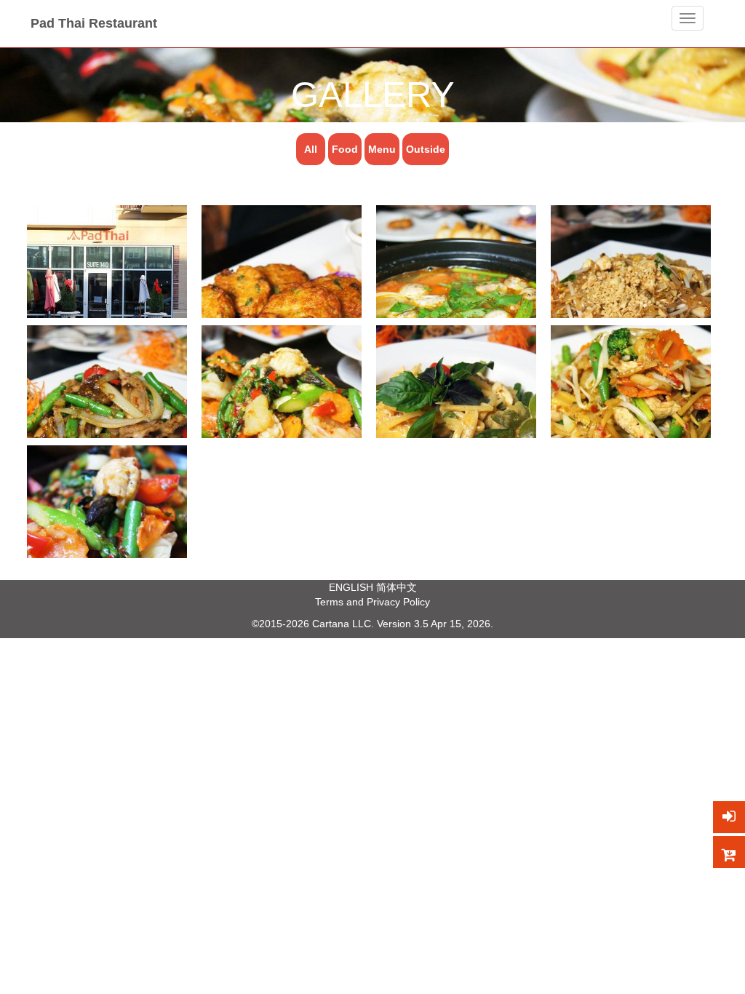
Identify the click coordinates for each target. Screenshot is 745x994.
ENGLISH (351, 587)
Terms (329, 602)
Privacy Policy (398, 602)
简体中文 (396, 587)
